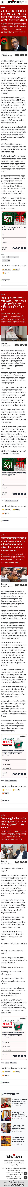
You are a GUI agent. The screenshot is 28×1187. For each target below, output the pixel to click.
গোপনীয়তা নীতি (9, 1163)
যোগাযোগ (16, 1161)
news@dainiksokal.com (14, 1175)
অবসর (7, 1063)
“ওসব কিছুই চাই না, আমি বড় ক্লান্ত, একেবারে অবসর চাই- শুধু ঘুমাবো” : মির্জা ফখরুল (14, 823)
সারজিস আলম (13, 781)
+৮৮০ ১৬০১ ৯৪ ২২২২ (16, 1173)
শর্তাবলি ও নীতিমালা (18, 1163)
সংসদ (16, 501)
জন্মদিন (8, 257)
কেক (3, 257)
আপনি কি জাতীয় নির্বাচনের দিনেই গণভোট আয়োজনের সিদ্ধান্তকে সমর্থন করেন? (13, 753)
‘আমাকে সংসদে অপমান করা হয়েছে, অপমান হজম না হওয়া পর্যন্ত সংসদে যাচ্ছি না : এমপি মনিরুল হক (13, 304)
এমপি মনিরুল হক (9, 501)
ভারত (7, 781)
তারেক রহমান (15, 257)
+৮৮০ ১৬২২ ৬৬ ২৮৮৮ (16, 1177)
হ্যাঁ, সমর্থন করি (6, 761)
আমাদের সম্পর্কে (8, 1161)
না (3, 239)
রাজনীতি (3, 8)
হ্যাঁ (3, 235)
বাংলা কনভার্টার (14, 1165)
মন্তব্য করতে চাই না (7, 768)
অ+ (25, 1173)
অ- (25, 1177)
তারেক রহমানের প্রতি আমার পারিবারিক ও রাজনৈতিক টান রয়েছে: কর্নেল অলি (18, 1127)
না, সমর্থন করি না (6, 764)
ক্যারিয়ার (22, 1161)
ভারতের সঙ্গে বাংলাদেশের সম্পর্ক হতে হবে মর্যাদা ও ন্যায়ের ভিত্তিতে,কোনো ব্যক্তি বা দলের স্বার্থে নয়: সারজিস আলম (13, 544)
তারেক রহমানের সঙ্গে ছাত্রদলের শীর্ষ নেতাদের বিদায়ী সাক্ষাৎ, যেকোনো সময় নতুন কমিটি (19, 1114)
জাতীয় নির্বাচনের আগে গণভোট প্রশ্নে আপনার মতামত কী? (14, 228)
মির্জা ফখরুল (13, 1063)
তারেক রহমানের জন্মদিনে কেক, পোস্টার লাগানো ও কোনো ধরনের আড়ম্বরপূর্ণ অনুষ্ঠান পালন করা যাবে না (14, 15)
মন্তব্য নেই (5, 242)
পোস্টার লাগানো (6, 260)
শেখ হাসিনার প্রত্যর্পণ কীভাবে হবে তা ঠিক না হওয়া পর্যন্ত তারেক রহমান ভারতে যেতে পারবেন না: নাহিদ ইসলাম (19, 1140)
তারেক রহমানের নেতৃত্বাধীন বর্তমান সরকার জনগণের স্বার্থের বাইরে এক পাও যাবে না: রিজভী (19, 1101)
